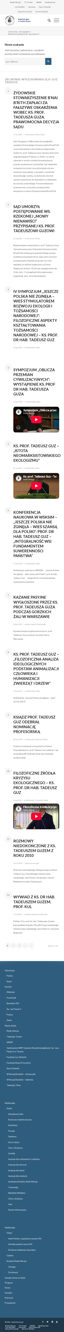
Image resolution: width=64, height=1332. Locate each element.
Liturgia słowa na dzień (15, 1278)
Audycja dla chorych (17, 1164)
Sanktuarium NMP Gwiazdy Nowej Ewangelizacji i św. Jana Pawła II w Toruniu (33, 1050)
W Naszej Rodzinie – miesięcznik (21, 1074)
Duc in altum (13, 1142)
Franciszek (11, 998)
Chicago (12, 1267)
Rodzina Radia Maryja (16, 1261)
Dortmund (13, 1272)
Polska (37, 135)
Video (38, 347)
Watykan (11, 992)
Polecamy (38, 739)
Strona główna (24, 32)
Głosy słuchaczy (15, 1198)
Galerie (10, 1255)
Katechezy (34, 914)
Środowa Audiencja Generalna (22, 1250)
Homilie (34, 624)
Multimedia (30, 347)
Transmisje (39, 800)
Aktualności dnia (15, 1114)
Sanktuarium (50, 2)
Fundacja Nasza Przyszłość (19, 1063)
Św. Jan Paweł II (14, 1009)
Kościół (8, 987)
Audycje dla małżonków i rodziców (24, 1159)
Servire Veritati (42, 12)
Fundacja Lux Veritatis (16, 1057)
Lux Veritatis (20, 7)
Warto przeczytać (32, 863)
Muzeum (31, 7)
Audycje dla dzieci (16, 1170)
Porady (11, 1131)
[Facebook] (43, 1321)
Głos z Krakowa (15, 1148)
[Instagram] (52, 1321)
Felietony (12, 1136)
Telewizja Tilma (14, 1085)
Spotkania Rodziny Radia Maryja (23, 1181)
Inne (10, 1204)
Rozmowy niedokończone (20, 1119)
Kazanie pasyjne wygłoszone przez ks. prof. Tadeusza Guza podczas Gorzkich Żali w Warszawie (35, 607)
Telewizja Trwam (14, 1036)
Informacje (30, 135)
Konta (7, 1287)
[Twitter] (47, 1321)
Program (9, 1283)
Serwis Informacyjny (17, 1210)
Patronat (9, 1298)
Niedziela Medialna (16, 1193)
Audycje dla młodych (17, 1176)
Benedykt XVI (13, 1003)
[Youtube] (57, 1321)
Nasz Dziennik (45, 7)
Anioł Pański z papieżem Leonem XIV (24, 1238)
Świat (43, 135)
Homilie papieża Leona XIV (20, 1244)
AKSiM (38, 2)
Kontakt (8, 1293)
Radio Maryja (15, 2)
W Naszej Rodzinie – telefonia (20, 1079)
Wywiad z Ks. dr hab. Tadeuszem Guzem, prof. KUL (34, 902)
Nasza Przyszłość (25, 12)
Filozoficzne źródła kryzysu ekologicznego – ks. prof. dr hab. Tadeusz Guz (35, 783)
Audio (28, 624)
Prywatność (10, 1303)
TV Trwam (28, 2)
